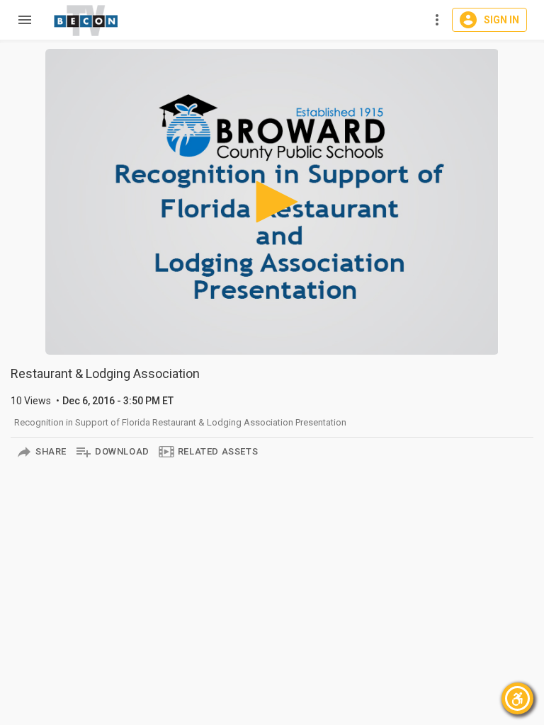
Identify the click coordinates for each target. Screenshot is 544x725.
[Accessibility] (517, 698)
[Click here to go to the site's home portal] (86, 20)
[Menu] (21, 19)
